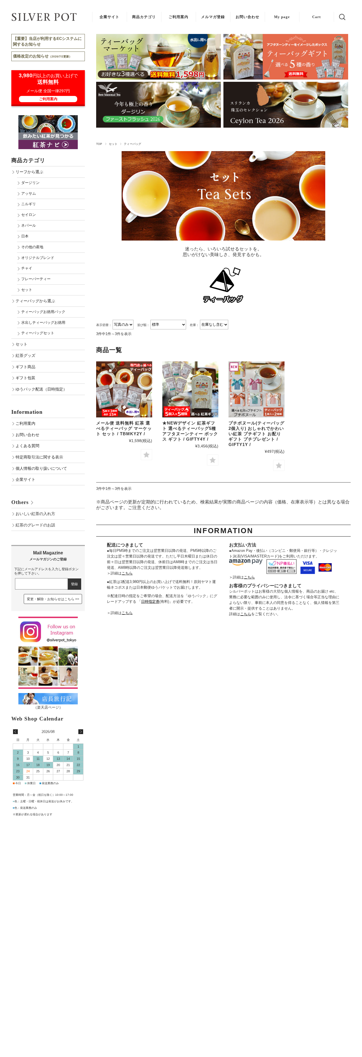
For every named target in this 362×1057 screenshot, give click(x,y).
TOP (99, 143)
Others (20, 502)
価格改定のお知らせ (42, 56)
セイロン (28, 215)
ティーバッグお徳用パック (43, 312)
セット (113, 143)
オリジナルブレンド (37, 258)
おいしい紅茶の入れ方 (35, 513)
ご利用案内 (178, 17)
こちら (127, 573)
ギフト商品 (25, 367)
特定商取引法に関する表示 (39, 457)
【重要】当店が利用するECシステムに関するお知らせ (47, 41)
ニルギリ (28, 204)
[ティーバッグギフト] (190, 389)
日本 (25, 236)
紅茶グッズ (25, 355)
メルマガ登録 (213, 17)
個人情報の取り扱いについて (41, 468)
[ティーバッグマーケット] (124, 389)
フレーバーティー (36, 279)
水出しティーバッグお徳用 (43, 322)
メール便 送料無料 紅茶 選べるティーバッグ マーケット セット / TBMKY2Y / (124, 428)
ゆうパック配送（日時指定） (41, 389)
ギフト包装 (25, 378)
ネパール (28, 225)
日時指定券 (150, 601)
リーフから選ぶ (29, 172)
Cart (316, 17)
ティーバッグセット (37, 333)
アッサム (28, 193)
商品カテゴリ (144, 17)
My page (282, 17)
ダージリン (30, 183)
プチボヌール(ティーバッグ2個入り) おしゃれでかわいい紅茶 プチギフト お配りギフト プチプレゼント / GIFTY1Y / (257, 434)
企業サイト (109, 17)
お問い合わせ (247, 17)
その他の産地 (32, 247)
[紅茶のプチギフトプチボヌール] (257, 389)
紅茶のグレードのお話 (35, 525)
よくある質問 (27, 445)
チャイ (26, 268)
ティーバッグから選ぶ (35, 301)
